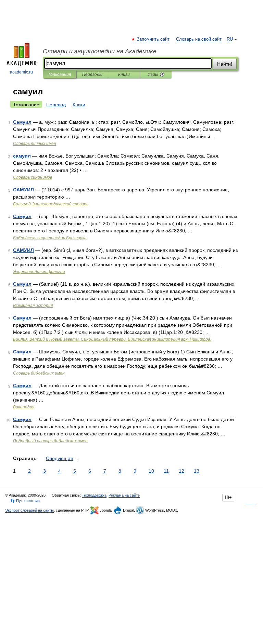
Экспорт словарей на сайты (29, 510)
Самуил (22, 122)
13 (196, 471)
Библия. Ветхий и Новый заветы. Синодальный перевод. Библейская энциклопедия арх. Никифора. (112, 339)
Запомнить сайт (153, 39)
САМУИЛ (23, 189)
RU (230, 39)
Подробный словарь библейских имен (50, 440)
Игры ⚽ (156, 74)
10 (151, 471)
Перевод (56, 104)
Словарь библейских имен (39, 373)
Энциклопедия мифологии (39, 271)
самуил (22, 156)
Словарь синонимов (32, 177)
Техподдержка (94, 495)
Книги (124, 74)
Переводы (92, 74)
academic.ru (21, 72)
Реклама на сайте (124, 495)
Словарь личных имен (34, 143)
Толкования (59, 74)
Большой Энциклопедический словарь (50, 204)
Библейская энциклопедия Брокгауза (50, 237)
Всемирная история (33, 305)
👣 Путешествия (25, 501)
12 (181, 471)
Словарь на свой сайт (199, 39)
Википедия (23, 407)
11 (166, 471)
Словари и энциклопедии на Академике (99, 51)
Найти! (224, 64)
